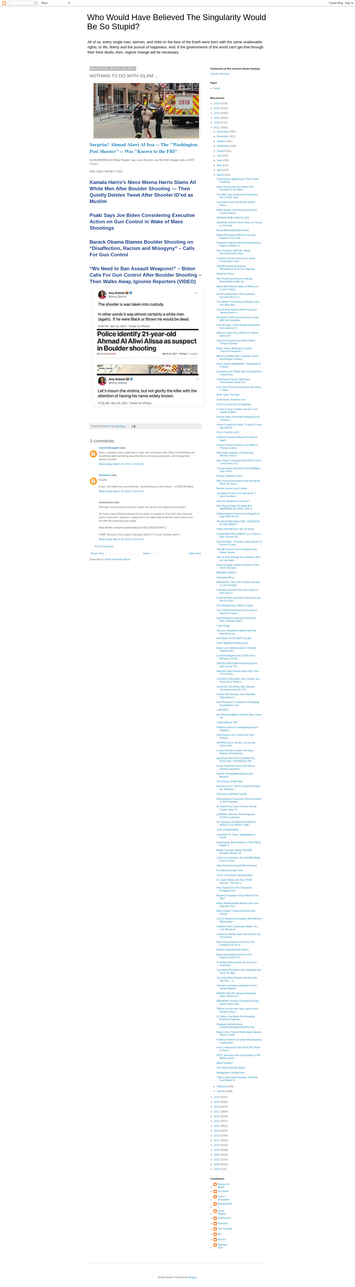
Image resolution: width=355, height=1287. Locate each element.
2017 (217, 1111)
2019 (217, 1102)
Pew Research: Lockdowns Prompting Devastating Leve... (238, 703)
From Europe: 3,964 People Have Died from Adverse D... (238, 326)
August (221, 150)
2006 (217, 1164)
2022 (217, 122)
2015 (217, 1121)
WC (220, 1234)
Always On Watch (223, 1186)
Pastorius (104, 475)
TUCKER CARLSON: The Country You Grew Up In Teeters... (238, 680)
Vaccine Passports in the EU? (233, 501)
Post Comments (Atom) (117, 559)
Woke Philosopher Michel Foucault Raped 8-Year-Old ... (236, 236)
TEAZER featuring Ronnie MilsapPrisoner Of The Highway (236, 267)
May (219, 165)
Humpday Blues (225, 577)
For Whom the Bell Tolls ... (231, 870)
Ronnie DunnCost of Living (232, 488)
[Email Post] (133, 426)
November (223, 136)
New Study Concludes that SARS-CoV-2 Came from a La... (239, 462)
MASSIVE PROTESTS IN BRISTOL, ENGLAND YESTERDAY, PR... (236, 760)
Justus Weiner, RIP (227, 722)
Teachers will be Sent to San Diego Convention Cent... (236, 260)
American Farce (225, 273)
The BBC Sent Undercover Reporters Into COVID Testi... (237, 196)
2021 (217, 127)
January (222, 1091)
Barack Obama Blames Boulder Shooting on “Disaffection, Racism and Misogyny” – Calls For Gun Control (142, 248)
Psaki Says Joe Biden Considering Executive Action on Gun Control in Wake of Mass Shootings (142, 221)
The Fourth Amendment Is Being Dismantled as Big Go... (234, 280)
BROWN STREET (226, 572)
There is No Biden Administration (235, 875)
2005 (217, 1169)
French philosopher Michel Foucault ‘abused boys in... (237, 311)
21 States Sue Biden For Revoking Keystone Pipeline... (236, 1018)
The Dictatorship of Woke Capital (235, 605)
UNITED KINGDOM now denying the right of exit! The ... (237, 665)
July (219, 155)
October (221, 141)
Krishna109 (224, 1218)
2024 (217, 113)
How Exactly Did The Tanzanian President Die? (234, 889)
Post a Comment (104, 546)
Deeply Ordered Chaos (229, 476)
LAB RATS (222, 710)
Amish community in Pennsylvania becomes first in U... (236, 295)
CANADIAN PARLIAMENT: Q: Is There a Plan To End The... (239, 535)
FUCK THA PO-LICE (228, 432)
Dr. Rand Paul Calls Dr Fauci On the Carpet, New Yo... (237, 808)
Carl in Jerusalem (223, 1198)
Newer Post (97, 553)
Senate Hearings (219, 73)
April (220, 170)
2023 (217, 117)
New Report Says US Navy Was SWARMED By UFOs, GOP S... (235, 507)
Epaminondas (225, 1205)
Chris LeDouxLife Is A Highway (234, 404)
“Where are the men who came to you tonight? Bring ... (237, 1010)
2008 (217, 1154)
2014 (217, 1126)
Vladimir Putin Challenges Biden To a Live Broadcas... (237, 928)
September (223, 146)
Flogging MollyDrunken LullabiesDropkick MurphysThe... (236, 1026)
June (220, 160)
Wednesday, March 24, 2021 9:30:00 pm (121, 539)
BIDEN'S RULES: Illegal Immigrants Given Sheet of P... (236, 995)
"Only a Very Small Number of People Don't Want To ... (237, 1079)
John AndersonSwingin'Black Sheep (237, 865)
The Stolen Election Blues (231, 1067)
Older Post (195, 553)
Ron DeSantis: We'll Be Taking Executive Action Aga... (233, 252)
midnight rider (222, 1246)
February (222, 1086)
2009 (217, 1150)
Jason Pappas (222, 1212)
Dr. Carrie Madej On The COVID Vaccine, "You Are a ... (234, 881)
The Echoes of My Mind (230, 781)
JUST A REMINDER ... (229, 829)
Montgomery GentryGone (231, 1072)
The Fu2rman (225, 1228)
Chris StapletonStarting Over (232, 643)
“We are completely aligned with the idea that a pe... (236, 632)
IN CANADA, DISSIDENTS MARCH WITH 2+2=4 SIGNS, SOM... (236, 823)
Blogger (192, 1277)
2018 (217, 1106)
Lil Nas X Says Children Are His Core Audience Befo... (237, 411)
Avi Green (223, 1191)
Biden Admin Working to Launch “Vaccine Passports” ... (234, 350)
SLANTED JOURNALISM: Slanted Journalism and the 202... (236, 688)
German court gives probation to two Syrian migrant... (237, 987)
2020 (217, 1097)
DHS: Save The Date (228, 394)
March (221, 174)
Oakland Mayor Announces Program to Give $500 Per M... (238, 515)
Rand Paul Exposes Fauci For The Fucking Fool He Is (236, 943)
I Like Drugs (223, 625)
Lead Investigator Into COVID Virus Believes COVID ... (236, 657)
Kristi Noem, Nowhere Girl (231, 399)
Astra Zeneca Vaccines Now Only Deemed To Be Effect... (235, 188)
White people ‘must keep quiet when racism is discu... (237, 211)
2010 (217, 1145)
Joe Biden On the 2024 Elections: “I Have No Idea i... (236, 495)
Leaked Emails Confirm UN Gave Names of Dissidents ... (235, 752)
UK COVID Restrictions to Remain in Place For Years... (237, 612)
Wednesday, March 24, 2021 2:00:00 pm (121, 491)
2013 (217, 1130)
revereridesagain (109, 447)
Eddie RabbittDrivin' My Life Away (235, 529)
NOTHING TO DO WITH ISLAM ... (235, 638)
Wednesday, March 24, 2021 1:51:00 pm (121, 464)
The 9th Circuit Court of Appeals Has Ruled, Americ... (237, 551)
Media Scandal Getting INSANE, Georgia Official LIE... (234, 852)
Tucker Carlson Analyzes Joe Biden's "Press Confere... (237, 446)
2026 (217, 103)
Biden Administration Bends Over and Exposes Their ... (237, 905)
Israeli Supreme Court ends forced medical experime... (236, 767)
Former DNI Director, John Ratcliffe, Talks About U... (236, 696)
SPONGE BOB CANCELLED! (233, 217)
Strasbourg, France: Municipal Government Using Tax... (233, 381)
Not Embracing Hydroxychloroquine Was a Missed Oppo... (236, 619)
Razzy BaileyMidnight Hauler (233, 230)
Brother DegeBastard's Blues (233, 949)
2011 (217, 1140)
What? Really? (225, 1063)
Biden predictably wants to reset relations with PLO (234, 956)
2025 (217, 108)
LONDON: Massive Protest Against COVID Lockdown (236, 816)
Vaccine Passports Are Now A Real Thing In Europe (236, 342)
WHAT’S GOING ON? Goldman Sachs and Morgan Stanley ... (238, 358)
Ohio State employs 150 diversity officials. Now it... (235, 454)
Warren (222, 1239)
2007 (217, 1159)
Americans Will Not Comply (232, 794)
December (223, 131)
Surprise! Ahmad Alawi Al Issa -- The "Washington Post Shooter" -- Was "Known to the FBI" (143, 148)
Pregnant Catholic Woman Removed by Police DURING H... (239, 244)
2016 (217, 1116)
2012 (217, 1135)
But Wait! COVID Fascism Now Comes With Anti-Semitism (238, 319)
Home (146, 553)
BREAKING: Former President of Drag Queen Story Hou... (238, 1002)
